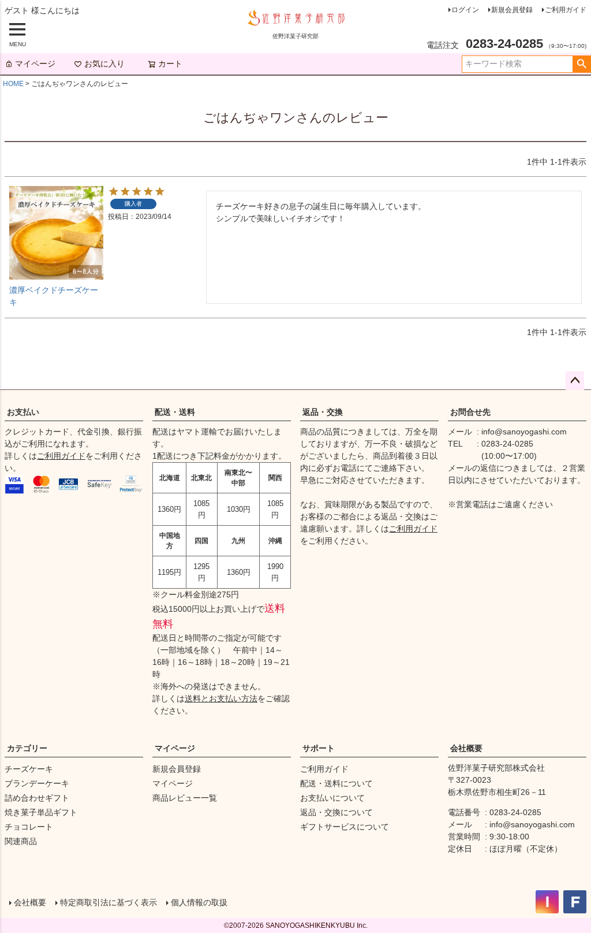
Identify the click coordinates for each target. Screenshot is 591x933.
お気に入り (104, 63)
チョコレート (29, 826)
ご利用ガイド (565, 10)
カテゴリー (27, 748)
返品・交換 (322, 412)
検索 (581, 64)
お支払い (23, 412)
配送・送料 (175, 412)
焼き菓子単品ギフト (41, 812)
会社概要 (466, 748)
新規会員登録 (512, 10)
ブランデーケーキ (37, 783)
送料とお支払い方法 (221, 698)
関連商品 (21, 841)
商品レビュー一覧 (184, 797)
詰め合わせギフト (37, 797)
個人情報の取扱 (199, 902)
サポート (318, 748)
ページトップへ (575, 380)
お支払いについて (332, 797)
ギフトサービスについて (344, 826)
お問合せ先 (470, 412)
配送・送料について (336, 783)
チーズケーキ (29, 769)
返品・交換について (336, 812)
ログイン (465, 10)
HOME (13, 84)
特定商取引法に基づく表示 (108, 902)
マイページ (35, 63)
